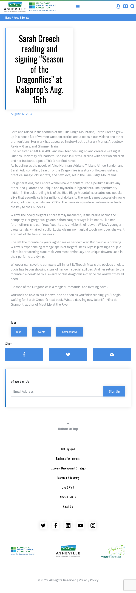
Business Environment (68, 459)
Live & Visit (68, 487)
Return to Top (68, 428)
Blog (18, 332)
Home (8, 17)
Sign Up (114, 391)
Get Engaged (68, 449)
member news (69, 332)
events (41, 332)
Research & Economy (68, 478)
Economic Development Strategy (68, 468)
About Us (68, 506)
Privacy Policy (88, 580)
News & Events (21, 17)
